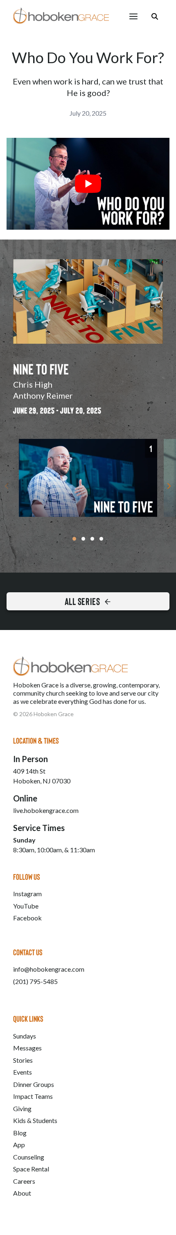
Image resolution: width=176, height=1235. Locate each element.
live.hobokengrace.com (46, 810)
